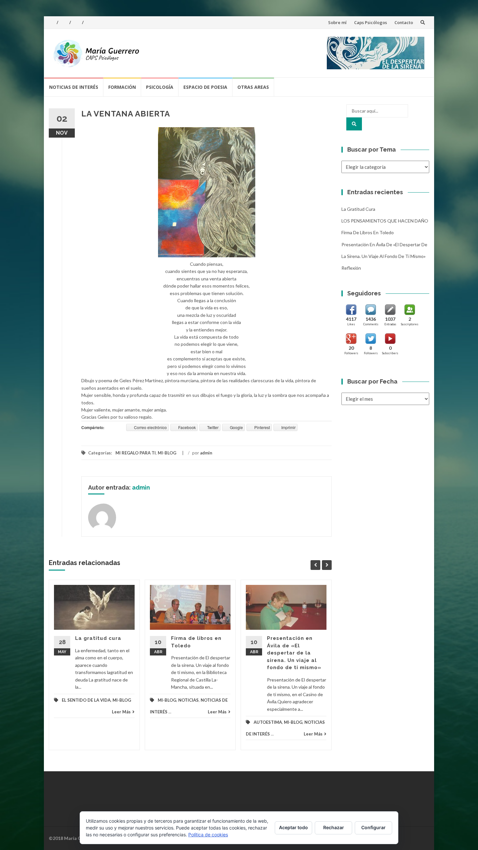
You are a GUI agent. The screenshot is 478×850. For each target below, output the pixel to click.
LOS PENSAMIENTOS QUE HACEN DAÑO (384, 220)
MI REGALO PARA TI (135, 452)
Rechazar (333, 827)
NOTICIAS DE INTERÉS (73, 87)
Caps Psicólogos (370, 22)
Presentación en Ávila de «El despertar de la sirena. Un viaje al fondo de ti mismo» (294, 652)
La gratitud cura (98, 638)
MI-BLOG (167, 452)
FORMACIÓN (122, 87)
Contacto (403, 22)
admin (206, 452)
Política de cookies (208, 834)
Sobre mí (337, 22)
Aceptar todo (293, 827)
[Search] (354, 123)
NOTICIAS (188, 700)
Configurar (373, 827)
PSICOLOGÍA (159, 87)
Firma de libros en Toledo (367, 232)
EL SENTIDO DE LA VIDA (86, 700)
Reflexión (351, 268)
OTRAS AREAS (253, 87)
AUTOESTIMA (268, 722)
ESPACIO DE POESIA (205, 87)
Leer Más (121, 711)
